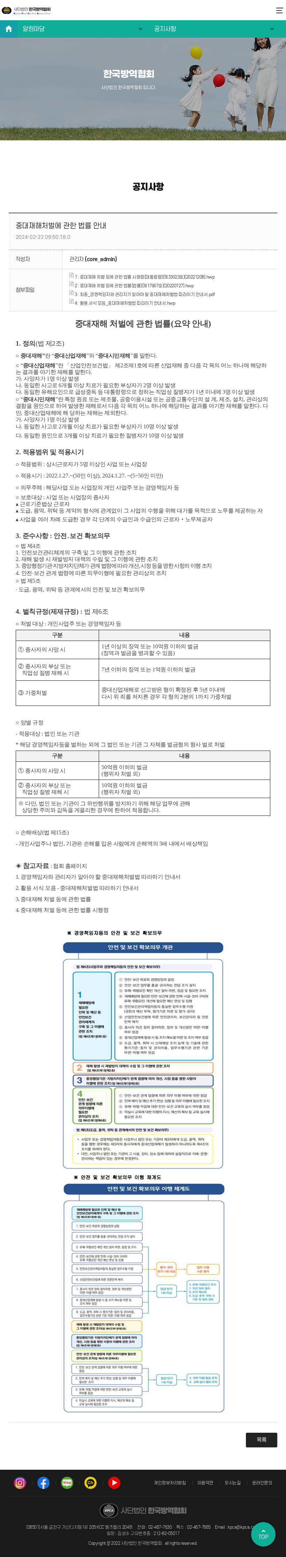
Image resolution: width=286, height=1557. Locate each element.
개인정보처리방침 (170, 1482)
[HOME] (8, 29)
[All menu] (279, 7)
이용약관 (205, 1482)
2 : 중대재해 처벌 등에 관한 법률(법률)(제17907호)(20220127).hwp (134, 285)
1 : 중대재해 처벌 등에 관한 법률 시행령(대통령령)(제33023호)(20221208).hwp (144, 277)
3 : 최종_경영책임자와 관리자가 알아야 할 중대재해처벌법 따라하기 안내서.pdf (144, 294)
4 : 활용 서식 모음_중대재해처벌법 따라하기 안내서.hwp (124, 303)
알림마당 (33, 29)
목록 (261, 1440)
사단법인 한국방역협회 (26, 10)
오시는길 (233, 1482)
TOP (263, 1537)
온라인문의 (262, 1482)
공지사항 (165, 29)
